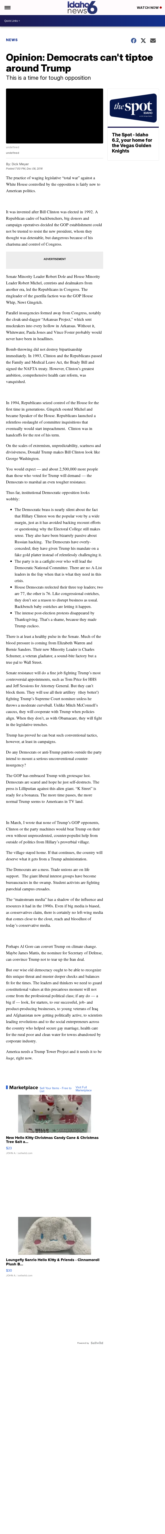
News (12, 40)
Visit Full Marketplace (84, 1089)
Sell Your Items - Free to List (56, 1090)
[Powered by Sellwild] (97, 1342)
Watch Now (148, 8)
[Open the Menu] (7, 7)
